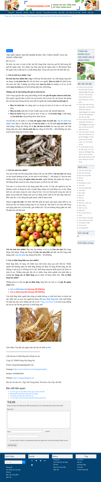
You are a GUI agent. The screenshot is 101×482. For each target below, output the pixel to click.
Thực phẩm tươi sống (50, 12)
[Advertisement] (50, 33)
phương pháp (81, 464)
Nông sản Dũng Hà (48, 302)
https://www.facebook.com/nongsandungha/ (30, 369)
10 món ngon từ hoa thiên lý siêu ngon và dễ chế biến (27, 391)
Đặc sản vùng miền (85, 175)
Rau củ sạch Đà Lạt (85, 213)
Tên (9, 432)
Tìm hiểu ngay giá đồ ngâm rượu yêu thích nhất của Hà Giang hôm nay (49, 16)
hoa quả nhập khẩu (85, 188)
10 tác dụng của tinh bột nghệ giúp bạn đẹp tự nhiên (87, 114)
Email (48, 431)
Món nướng (82, 205)
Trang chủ (11, 12)
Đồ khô (26, 12)
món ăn (79, 462)
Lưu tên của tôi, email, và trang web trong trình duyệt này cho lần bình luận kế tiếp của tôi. (39, 440)
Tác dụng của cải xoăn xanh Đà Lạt (21, 396)
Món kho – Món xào (85, 203)
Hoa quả (39, 12)
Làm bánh (82, 190)
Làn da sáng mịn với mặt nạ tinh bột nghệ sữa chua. (86, 127)
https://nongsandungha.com (23, 378)
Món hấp (81, 200)
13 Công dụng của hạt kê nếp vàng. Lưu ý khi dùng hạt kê (86, 149)
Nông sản (19, 12)
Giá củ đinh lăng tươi (19, 289)
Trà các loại (82, 225)
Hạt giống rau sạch (85, 183)
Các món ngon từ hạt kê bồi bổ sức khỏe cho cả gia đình (86, 134)
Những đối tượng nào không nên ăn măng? (24, 394)
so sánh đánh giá (82, 469)
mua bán (80, 467)
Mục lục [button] (9, 51)
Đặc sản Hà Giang (18, 16)
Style (80, 215)
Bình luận (10, 409)
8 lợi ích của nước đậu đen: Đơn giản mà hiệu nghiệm (86, 89)
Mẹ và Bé (61, 12)
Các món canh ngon (85, 170)
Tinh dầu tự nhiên (84, 223)
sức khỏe (80, 459)
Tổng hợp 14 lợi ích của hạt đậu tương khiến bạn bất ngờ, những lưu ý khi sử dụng (86, 97)
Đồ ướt (84, 12)
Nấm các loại (83, 208)
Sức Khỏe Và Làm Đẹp (73, 12)
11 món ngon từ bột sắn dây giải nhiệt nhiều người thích (28, 398)
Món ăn (32, 12)
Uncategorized (83, 228)
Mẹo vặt (90, 12)
